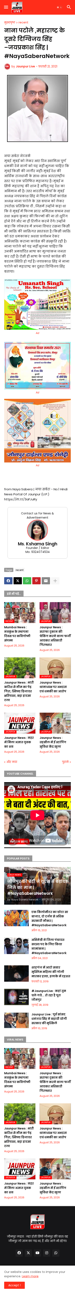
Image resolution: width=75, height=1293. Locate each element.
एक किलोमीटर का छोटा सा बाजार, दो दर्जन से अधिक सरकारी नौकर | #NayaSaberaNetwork (49, 918)
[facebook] (19, 1253)
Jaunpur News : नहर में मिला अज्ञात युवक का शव (19, 742)
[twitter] (28, 1253)
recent (23, 22)
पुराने (65, 762)
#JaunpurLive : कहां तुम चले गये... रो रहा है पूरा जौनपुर (48, 995)
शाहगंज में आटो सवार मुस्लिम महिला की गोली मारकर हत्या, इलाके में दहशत (50, 971)
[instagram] (46, 1253)
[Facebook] (8, 580)
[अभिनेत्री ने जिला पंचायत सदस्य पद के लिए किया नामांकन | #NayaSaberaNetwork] (16, 946)
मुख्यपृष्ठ (9, 22)
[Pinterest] (36, 580)
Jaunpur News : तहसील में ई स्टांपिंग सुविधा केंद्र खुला (53, 742)
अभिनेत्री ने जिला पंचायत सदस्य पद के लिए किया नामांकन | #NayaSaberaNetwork (48, 946)
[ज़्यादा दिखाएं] (55, 580)
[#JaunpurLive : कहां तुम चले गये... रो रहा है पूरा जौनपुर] (16, 997)
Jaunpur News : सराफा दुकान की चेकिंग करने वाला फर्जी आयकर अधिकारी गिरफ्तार (55, 636)
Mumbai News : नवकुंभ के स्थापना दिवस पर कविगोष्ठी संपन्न (17, 634)
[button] (5, 7)
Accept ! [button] (14, 1285)
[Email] (46, 580)
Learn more (30, 1276)
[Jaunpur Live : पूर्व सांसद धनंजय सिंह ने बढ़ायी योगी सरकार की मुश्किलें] (16, 1020)
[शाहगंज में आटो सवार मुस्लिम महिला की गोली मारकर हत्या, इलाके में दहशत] (16, 973)
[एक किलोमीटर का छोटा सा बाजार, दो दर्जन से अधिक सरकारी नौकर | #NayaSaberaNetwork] (16, 918)
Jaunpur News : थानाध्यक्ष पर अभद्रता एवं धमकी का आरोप (53, 686)
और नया (11, 762)
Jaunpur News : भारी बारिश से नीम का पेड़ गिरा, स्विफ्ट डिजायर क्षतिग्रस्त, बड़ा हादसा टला (19, 691)
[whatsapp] (55, 1253)
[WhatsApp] (27, 580)
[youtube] (37, 1253)
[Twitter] (18, 580)
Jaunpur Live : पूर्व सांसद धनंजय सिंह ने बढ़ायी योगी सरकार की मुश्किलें (49, 1018)
